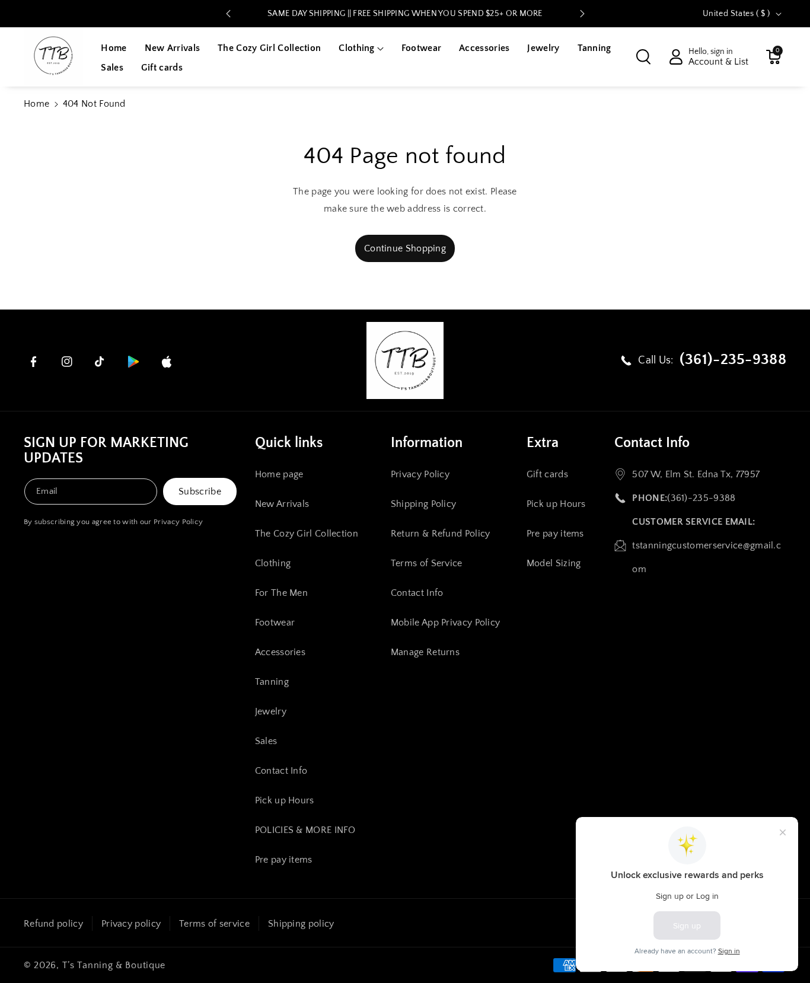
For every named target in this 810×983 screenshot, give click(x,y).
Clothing (273, 563)
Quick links (289, 443)
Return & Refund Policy (440, 533)
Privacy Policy (178, 522)
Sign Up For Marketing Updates (106, 450)
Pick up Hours (284, 800)
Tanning (272, 681)
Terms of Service (427, 563)
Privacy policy (131, 923)
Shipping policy (301, 923)
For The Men (281, 593)
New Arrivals (282, 504)
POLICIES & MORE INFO (305, 830)
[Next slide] (582, 13)
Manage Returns (425, 652)
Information (427, 443)
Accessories (280, 652)
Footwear (275, 622)
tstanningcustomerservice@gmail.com (706, 557)
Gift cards (547, 474)
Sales (266, 741)
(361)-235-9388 (701, 498)
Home (36, 103)
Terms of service (214, 923)
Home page (279, 474)
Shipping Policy (424, 504)
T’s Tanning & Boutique (113, 965)
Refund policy (53, 923)
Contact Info (281, 770)
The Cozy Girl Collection (306, 533)
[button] (361, 48)
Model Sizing (554, 563)
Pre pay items (283, 859)
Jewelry (270, 711)
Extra (543, 443)
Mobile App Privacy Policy (445, 622)
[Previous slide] (228, 13)
